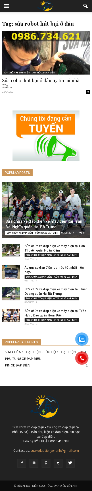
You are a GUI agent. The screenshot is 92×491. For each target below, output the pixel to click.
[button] (85, 6)
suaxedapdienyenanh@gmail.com (55, 450)
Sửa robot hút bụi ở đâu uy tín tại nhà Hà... (40, 83)
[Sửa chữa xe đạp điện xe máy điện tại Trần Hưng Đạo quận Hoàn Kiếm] (11, 315)
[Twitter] (70, 463)
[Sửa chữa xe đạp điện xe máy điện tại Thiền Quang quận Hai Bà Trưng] (11, 293)
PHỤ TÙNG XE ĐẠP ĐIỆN (23, 358)
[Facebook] (21, 463)
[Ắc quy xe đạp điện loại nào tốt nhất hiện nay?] (11, 272)
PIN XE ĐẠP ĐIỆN (17, 365)
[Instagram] (33, 463)
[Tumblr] (58, 463)
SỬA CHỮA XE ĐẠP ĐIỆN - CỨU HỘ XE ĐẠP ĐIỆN (29, 72)
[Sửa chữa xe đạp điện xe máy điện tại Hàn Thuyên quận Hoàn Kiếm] (11, 250)
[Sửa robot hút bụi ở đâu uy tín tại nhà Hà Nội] (46, 53)
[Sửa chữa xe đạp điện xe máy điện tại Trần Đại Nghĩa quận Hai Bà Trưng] (46, 210)
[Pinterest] (46, 463)
